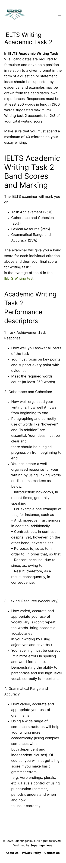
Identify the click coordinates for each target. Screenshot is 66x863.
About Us (12, 853)
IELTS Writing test (18, 278)
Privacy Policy (31, 853)
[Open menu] (60, 15)
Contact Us (52, 853)
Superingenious (41, 845)
